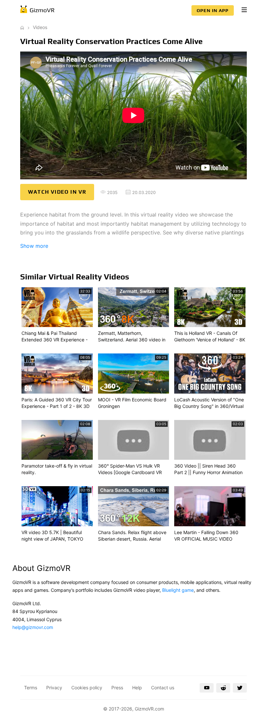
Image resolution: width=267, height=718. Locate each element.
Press (117, 687)
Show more (34, 246)
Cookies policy (86, 687)
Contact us (162, 687)
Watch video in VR (57, 192)
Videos (40, 27)
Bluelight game (178, 590)
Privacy (54, 687)
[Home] (22, 27)
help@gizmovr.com (32, 627)
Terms (30, 687)
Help (137, 687)
